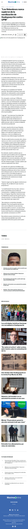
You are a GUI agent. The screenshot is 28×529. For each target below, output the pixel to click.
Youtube (18, 510)
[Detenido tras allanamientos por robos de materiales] (14, 433)
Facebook (10, 510)
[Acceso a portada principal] (14, 2)
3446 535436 (10, 515)
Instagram (13, 510)
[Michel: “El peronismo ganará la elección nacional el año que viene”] (14, 409)
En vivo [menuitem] (14, 504)
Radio (25, 2)
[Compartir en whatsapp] (15, 34)
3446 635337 (22, 515)
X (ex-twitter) (15, 510)
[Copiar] (13, 34)
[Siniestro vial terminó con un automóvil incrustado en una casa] (14, 385)
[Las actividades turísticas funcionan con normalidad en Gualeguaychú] (14, 312)
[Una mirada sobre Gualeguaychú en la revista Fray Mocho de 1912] (14, 362)
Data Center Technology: (15, 526)
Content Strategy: (13, 526)
